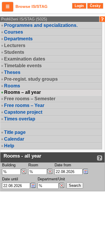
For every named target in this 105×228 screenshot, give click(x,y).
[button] (7, 7)
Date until (10, 179)
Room (33, 165)
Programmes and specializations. (41, 25)
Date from (63, 165)
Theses (12, 72)
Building (8, 165)
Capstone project (23, 112)
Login (79, 6)
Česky (95, 6)
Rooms (12, 85)
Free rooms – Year (24, 105)
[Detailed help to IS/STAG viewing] (100, 158)
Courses (13, 32)
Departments (18, 38)
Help (9, 145)
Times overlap (19, 118)
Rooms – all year (22, 92)
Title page (15, 132)
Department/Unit (51, 179)
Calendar (14, 139)
